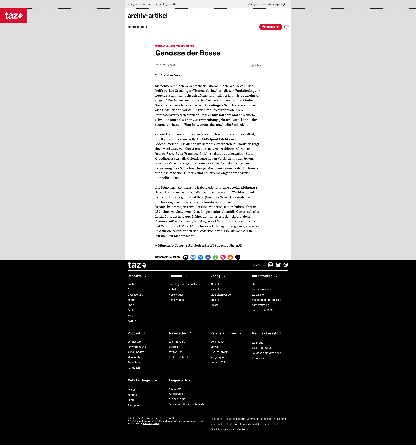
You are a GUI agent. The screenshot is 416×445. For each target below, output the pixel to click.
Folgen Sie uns (258, 265)
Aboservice (176, 394)
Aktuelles (216, 284)
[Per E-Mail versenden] (185, 257)
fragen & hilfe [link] (170, 4)
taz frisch (174, 347)
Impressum (247, 424)
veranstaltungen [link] (144, 4)
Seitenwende (270, 424)
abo (254, 284)
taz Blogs (257, 342)
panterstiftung (260, 305)
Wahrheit (133, 320)
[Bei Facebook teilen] (208, 257)
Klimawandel (176, 300)
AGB (258, 424)
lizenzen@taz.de (151, 423)
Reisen (132, 389)
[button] (286, 27)
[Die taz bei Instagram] (285, 266)
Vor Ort (214, 347)
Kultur (131, 300)
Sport (131, 305)
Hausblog (216, 289)
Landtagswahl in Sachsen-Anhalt (185, 287)
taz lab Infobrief (178, 357)
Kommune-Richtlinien (259, 419)
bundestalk (134, 341)
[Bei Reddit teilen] (230, 257)
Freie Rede (134, 362)
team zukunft (177, 341)
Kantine (132, 395)
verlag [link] (131, 4)
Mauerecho (134, 357)
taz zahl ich (258, 294)
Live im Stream (219, 352)
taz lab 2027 (217, 362)
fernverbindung (137, 347)
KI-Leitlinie (280, 419)
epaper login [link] (279, 4)
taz (137, 265)
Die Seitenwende (220, 294)
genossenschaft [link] (262, 4)
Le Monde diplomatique (266, 353)
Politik (131, 284)
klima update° (136, 352)
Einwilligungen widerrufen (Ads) (229, 429)
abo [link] (250, 4)
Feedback (175, 388)
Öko (130, 289)
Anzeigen (133, 405)
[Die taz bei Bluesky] (278, 266)
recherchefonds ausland (266, 300)
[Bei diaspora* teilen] (223, 257)
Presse (214, 305)
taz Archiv (258, 358)
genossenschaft (261, 289)
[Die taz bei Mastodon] (270, 266)
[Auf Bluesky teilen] (200, 257)
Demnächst (217, 341)
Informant (216, 424)
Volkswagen (176, 294)
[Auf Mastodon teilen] (193, 257)
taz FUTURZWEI (261, 348)
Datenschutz (232, 424)
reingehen (134, 367)
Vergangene (217, 357)
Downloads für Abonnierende (187, 404)
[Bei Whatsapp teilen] (215, 257)
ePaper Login (177, 399)
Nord (131, 315)
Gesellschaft (135, 294)
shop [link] (158, 4)
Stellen (214, 300)
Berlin (131, 310)
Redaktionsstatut (235, 419)
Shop (131, 400)
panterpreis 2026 (262, 310)
